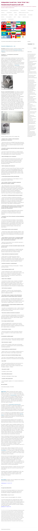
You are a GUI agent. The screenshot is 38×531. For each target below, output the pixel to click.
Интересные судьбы (21, 510)
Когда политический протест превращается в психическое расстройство (32, 62)
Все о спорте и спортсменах (13, 510)
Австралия (11, 14)
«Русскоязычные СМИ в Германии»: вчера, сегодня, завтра (32, 94)
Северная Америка (4, 14)
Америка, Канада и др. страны (23, 12)
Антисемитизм (9, 12)
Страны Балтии (23, 10)
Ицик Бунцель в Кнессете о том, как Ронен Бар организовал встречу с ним (32, 83)
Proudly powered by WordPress (5, 529)
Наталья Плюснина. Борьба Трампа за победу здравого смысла (32, 109)
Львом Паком (17, 65)
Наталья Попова (18, 517)
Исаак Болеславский (7, 516)
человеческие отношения (13, 519)
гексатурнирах (3, 450)
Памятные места (11, 19)
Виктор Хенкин (6, 513)
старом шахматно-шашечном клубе (15, 404)
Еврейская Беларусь (4, 10)
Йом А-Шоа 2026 (30, 104)
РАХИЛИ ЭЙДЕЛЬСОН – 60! (8, 46)
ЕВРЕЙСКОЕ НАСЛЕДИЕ (22, 14)
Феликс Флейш (6, 519)
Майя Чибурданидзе (17, 516)
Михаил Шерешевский (6, 517)
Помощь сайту (3, 19)
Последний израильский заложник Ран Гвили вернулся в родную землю (32, 127)
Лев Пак (12, 516)
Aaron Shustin (21, 520)
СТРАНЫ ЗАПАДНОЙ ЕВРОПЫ (14, 10)
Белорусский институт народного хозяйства (14, 512)
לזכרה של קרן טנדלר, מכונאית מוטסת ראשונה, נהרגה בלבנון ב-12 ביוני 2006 (32, 102)
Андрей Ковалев (3, 512)
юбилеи (5, 520)
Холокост (3, 12)
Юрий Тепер (3, 391)
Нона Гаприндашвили (7, 518)
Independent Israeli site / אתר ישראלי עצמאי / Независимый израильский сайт (15, 3)
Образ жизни (30, 14)
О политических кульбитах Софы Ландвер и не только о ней (32, 73)
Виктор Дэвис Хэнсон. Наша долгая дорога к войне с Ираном (32, 112)
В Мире (16, 14)
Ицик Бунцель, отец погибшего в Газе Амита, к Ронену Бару (32, 116)
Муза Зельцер (13, 517)
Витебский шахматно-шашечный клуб (15, 513)
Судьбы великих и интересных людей (7, 511)
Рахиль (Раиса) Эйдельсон (15, 518)
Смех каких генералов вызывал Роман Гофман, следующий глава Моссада (32, 132)
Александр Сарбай (20, 511)
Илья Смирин (3, 479)
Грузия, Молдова (30, 10)
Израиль (15, 12)
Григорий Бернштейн (12, 514)
